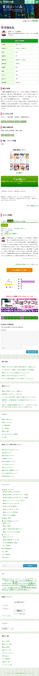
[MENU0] (36, 2)
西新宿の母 (7, 589)
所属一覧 (24, 48)
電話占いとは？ (7, 523)
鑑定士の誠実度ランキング (9, 461)
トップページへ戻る (7, 664)
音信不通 (22, 590)
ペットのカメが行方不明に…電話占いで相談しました (15, 397)
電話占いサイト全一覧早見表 (10, 512)
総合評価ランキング (7, 452)
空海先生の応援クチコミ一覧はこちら (27, 264)
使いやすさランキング (7, 467)
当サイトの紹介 (6, 641)
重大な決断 (16, 589)
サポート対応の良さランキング (10, 473)
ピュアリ (29, 579)
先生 (21, 581)
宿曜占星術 (11, 121)
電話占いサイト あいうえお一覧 (11, 503)
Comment (3, 330)
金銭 (2, 135)
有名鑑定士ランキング (7, 458)
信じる (6, 605)
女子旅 (23, 583)
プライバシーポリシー (7, 653)
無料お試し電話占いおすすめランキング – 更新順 (15, 497)
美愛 (3, 590)
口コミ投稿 (22, 221)
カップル (15, 579)
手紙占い (5, 588)
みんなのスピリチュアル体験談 (10, 434)
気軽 (20, 588)
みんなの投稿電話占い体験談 (10, 542)
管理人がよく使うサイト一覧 (10, 509)
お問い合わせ (5, 557)
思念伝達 (25, 585)
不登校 (12, 581)
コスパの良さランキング (8, 464)
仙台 (18, 581)
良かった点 (10, 221)
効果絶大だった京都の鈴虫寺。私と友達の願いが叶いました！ (18, 400)
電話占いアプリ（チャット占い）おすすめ (13, 500)
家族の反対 (9, 585)
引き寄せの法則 (18, 585)
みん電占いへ (19, 181)
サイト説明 (5, 551)
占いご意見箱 (5, 428)
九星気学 (3, 121)
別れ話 (23, 581)
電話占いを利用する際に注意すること (12, 529)
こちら (20, 196)
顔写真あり (18, 82)
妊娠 (31, 583)
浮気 (24, 587)
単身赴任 (29, 581)
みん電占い (18, 48)
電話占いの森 (7, 2)
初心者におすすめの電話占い (10, 506)
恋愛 (12, 135)
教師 (11, 588)
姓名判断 (17, 121)
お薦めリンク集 (6, 662)
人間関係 (7, 135)
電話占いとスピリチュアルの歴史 (11, 532)
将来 (13, 585)
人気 (16, 581)
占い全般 (4, 437)
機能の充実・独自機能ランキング (10, 470)
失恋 (15, 582)
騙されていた (28, 589)
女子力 (20, 583)
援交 (9, 588)
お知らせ (8, 579)
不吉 (9, 581)
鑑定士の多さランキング (8, 455)
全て (4, 221)
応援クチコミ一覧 (6, 650)
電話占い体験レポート (7, 419)
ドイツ (19, 579)
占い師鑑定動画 (6, 425)
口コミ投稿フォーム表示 (19, 270)
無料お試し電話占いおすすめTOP (11, 491)
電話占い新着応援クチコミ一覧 (11, 539)
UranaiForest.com (20, 673)
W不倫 (3, 579)
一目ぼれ (5, 581)
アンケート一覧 (6, 616)
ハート (23, 579)
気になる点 (16, 221)
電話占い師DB (5, 647)
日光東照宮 (15, 588)
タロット (23, 121)
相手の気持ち (32, 588)
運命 (12, 590)
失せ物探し (9, 583)
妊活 (34, 583)
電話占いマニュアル (7, 422)
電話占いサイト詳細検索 (9, 515)
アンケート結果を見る (19, 614)
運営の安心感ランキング (8, 476)
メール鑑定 (22, 59)
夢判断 (4, 583)
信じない (6, 608)
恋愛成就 (31, 585)
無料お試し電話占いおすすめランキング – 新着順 (15, 494)
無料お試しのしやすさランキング (10, 449)
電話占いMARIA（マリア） (9, 391)
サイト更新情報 (6, 554)
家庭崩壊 (4, 585)
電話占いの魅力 (7, 526)
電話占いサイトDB (6, 644)
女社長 (26, 583)
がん (11, 579)
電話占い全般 (5, 431)
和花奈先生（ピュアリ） (8, 394)
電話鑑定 (18, 59)
